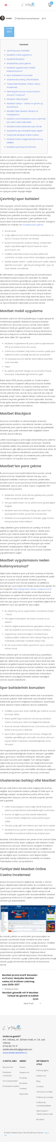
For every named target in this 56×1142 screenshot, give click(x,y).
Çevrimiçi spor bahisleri (18, 50)
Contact (23, 1088)
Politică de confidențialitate (43, 1104)
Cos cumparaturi (10, 1081)
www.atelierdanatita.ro (15, 1052)
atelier (9, 18)
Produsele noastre (11, 1086)
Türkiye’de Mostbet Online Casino (23, 135)
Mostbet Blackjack (15, 59)
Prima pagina (42, 1070)
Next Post (29, 1003)
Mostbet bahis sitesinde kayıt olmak (24, 126)
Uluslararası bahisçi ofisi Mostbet (23, 79)
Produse (23, 1078)
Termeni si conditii (44, 1092)
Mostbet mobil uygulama (19, 55)
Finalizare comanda (7, 1074)
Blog (38, 1081)
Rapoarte (24, 1094)
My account (8, 1067)
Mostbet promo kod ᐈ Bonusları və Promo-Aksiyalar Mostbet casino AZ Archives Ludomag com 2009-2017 (19, 980)
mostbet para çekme (32, 224)
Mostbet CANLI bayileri (17, 99)
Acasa (22, 1067)
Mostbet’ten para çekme (19, 63)
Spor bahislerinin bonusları (19, 75)
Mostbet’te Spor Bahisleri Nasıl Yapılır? (25, 130)
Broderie (23, 1083)
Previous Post (11, 989)
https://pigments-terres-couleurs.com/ (32, 589)
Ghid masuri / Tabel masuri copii (44, 1112)
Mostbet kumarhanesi (28, 18)
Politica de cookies (44, 1097)
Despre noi (24, 1072)
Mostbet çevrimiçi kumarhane (21, 147)
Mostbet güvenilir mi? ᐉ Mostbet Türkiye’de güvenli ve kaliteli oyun (20, 995)
